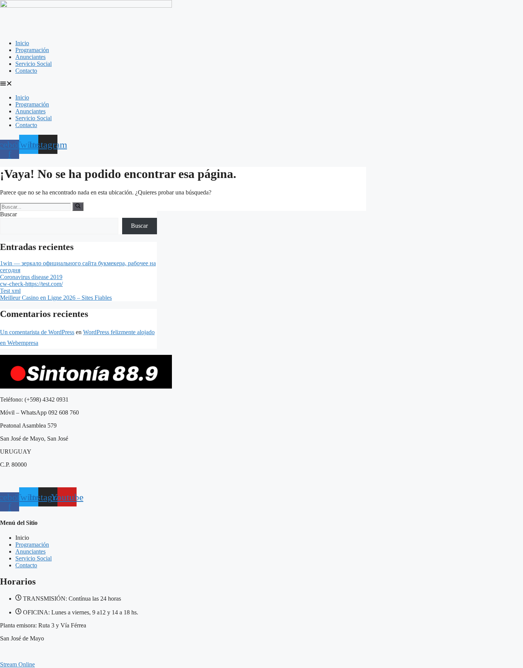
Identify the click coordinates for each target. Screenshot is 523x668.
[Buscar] (77, 206)
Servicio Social (33, 63)
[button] (261, 84)
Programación (32, 50)
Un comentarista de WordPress (37, 332)
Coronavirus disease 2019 (31, 277)
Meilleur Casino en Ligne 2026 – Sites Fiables (56, 297)
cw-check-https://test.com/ (31, 284)
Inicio (22, 43)
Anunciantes (30, 57)
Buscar (8, 214)
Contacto (26, 70)
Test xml (10, 290)
